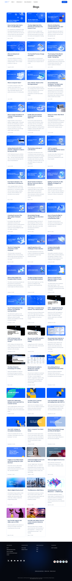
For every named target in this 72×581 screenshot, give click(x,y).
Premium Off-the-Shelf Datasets (12, 553)
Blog (37, 551)
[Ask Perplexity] (63, 562)
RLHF (8, 547)
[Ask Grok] (66, 562)
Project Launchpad (10, 551)
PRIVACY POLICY (53, 571)
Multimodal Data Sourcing (11, 549)
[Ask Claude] (54, 562)
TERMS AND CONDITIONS (39, 571)
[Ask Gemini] (60, 562)
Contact (8, 554)
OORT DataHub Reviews (18, 571)
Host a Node (24, 547)
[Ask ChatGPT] (57, 562)
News (37, 547)
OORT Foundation (54, 547)
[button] (13, 2)
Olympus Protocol (24, 549)
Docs (37, 549)
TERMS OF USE (46, 571)
